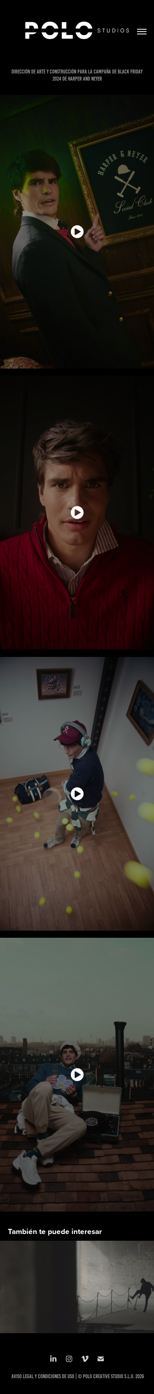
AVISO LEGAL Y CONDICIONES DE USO (42, 1376)
